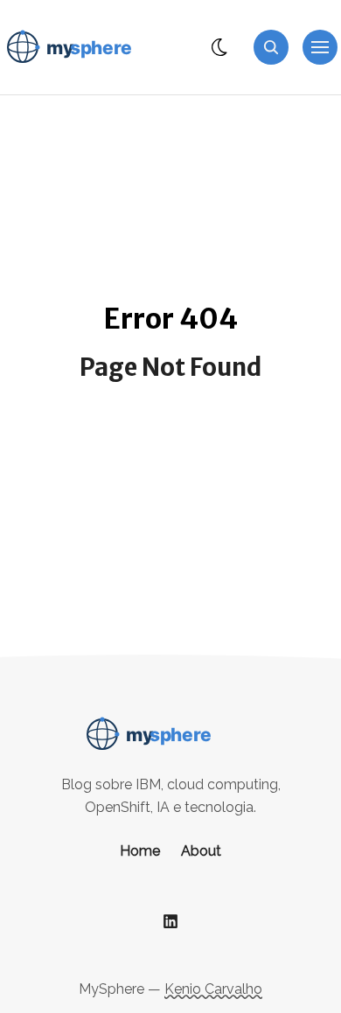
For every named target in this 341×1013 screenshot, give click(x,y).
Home (140, 851)
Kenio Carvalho (213, 989)
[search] (271, 47)
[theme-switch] (220, 47)
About (201, 851)
